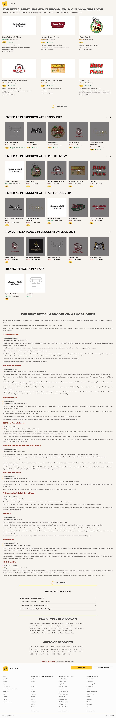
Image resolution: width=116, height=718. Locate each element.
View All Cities (34, 711)
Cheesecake (90, 681)
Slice (44, 661)
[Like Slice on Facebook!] (10, 669)
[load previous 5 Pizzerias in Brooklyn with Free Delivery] (106, 156)
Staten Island (34, 686)
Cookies (89, 689)
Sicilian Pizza (62, 681)
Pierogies (89, 699)
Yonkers (33, 696)
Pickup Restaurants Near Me (10, 689)
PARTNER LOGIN (103, 667)
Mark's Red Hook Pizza (76, 181)
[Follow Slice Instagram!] (20, 669)
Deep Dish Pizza (63, 686)
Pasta (88, 696)
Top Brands (6, 691)
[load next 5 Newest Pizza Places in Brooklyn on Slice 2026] (110, 232)
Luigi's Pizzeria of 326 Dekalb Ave (14, 219)
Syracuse (33, 701)
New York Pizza (63, 679)
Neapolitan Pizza (63, 694)
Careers (5, 681)
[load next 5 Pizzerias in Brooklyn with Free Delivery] (110, 156)
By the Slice (62, 689)
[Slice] (4, 3)
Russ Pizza (93, 181)
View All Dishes (91, 711)
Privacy (5, 699)
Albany (32, 699)
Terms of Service (7, 701)
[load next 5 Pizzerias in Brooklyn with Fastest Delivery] (110, 193)
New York (51, 661)
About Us (5, 679)
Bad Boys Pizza (73, 257)
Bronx (32, 684)
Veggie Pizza (62, 684)
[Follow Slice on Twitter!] (13, 669)
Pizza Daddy (30, 181)
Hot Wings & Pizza (95, 257)
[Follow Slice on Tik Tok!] (15, 669)
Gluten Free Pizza (63, 691)
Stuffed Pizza (62, 704)
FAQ (4, 694)
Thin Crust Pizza (63, 701)
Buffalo (33, 689)
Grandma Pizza (63, 699)
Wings (88, 707)
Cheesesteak (90, 686)
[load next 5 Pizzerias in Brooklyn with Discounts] (110, 117)
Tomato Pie (62, 696)
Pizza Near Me (6, 686)
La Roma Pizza (52, 142)
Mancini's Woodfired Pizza (55, 181)
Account (5, 696)
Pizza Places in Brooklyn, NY (65, 661)
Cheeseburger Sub (91, 684)
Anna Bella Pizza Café (33, 257)
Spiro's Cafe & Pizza (11, 181)
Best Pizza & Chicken (96, 218)
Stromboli (89, 704)
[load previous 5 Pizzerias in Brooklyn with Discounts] (106, 117)
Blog (4, 684)
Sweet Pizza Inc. (74, 142)
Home (4, 676)
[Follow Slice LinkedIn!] (17, 669)
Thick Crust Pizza (63, 707)
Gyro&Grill (29, 294)
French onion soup (92, 691)
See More (62, 106)
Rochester (33, 694)
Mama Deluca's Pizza (11, 142)
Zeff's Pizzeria (73, 218)
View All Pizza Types (64, 711)
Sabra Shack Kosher (53, 257)
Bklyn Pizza (30, 142)
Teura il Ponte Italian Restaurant (96, 143)
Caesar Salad (90, 679)
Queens (33, 691)
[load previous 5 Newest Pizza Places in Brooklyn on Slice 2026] (106, 232)
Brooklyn (33, 681)
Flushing (33, 707)
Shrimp (89, 701)
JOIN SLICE (81, 668)
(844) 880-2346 (110, 716)
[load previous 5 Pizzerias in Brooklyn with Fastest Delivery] (106, 193)
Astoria (33, 704)
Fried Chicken (90, 694)
